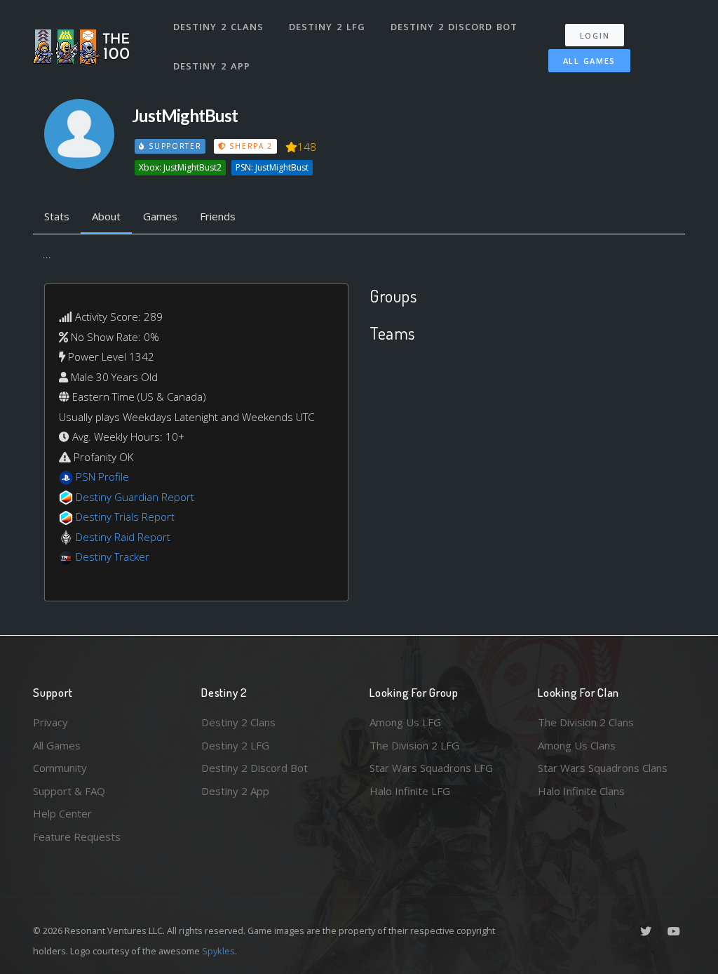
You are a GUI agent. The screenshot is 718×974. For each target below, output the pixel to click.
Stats (56, 216)
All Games (589, 60)
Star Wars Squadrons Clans (603, 768)
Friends (218, 216)
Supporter (173, 146)
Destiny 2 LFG (327, 26)
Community (60, 768)
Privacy (50, 722)
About (106, 216)
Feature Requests (77, 836)
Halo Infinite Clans (581, 791)
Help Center (62, 813)
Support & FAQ (69, 791)
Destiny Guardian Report (135, 497)
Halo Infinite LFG (410, 791)
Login (595, 35)
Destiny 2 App (211, 66)
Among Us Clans (577, 745)
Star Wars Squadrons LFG (431, 768)
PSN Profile (102, 476)
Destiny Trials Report (125, 516)
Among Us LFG (405, 722)
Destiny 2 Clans (218, 26)
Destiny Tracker (112, 556)
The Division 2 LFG (414, 745)
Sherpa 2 (249, 146)
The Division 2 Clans (586, 722)
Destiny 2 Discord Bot (454, 26)
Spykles (218, 951)
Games (160, 216)
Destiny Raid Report (123, 537)
